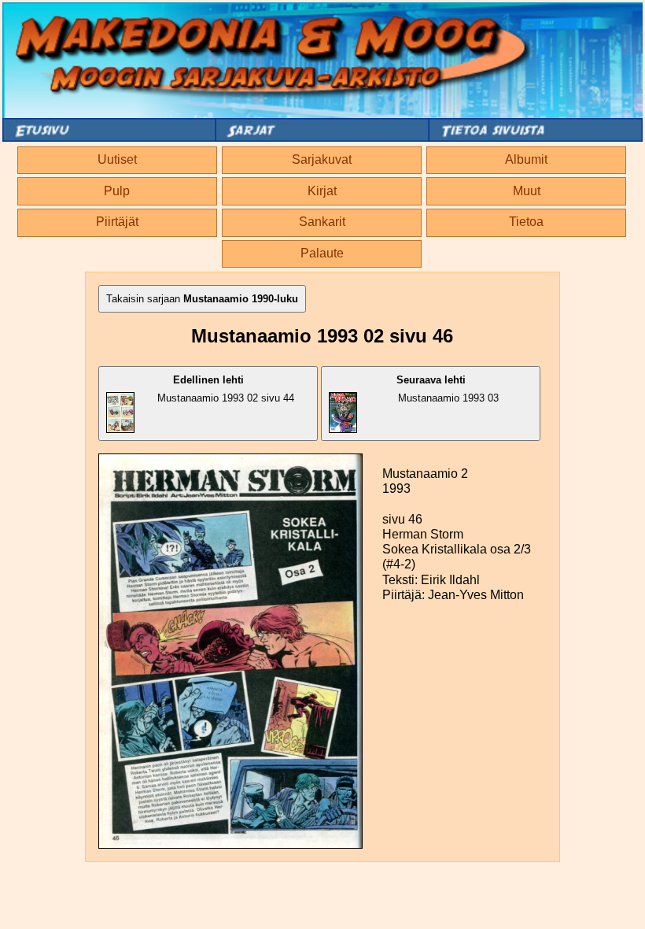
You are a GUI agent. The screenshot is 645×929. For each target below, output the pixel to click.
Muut (526, 191)
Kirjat (322, 191)
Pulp (117, 191)
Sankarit (322, 221)
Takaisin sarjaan (202, 299)
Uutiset (117, 159)
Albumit (526, 159)
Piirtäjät (117, 221)
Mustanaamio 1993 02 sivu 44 (225, 389)
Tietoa (526, 221)
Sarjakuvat (322, 159)
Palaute (322, 253)
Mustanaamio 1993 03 (447, 389)
